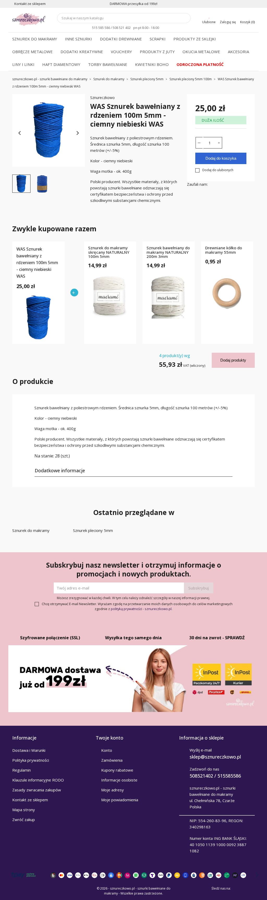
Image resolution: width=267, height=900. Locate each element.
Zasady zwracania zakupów (36, 789)
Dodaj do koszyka (220, 158)
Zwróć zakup (23, 819)
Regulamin (21, 770)
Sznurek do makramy (34, 38)
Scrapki (158, 38)
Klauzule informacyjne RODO (38, 780)
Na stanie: (44, 456)
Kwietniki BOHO (152, 64)
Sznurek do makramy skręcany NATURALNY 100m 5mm (108, 252)
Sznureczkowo (102, 97)
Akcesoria (238, 51)
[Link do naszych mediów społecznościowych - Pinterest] (244, 888)
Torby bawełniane (107, 64)
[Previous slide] (19, 132)
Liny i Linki (23, 64)
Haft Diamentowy (61, 64)
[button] (21, 184)
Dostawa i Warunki (28, 750)
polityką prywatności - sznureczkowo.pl (141, 608)
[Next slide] (77, 132)
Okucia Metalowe (201, 51)
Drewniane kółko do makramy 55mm (223, 250)
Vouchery (121, 51)
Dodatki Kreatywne (81, 51)
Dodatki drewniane (121, 38)
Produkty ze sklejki (194, 38)
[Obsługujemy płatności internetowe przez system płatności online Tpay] (133, 875)
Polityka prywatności (30, 760)
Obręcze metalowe (32, 51)
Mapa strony (23, 809)
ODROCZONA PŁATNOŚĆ (200, 64)
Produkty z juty (157, 51)
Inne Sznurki (78, 38)
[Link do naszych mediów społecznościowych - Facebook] (236, 888)
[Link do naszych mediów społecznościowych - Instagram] (251, 888)
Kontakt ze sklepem (30, 799)
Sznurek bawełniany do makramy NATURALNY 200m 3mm (168, 252)
